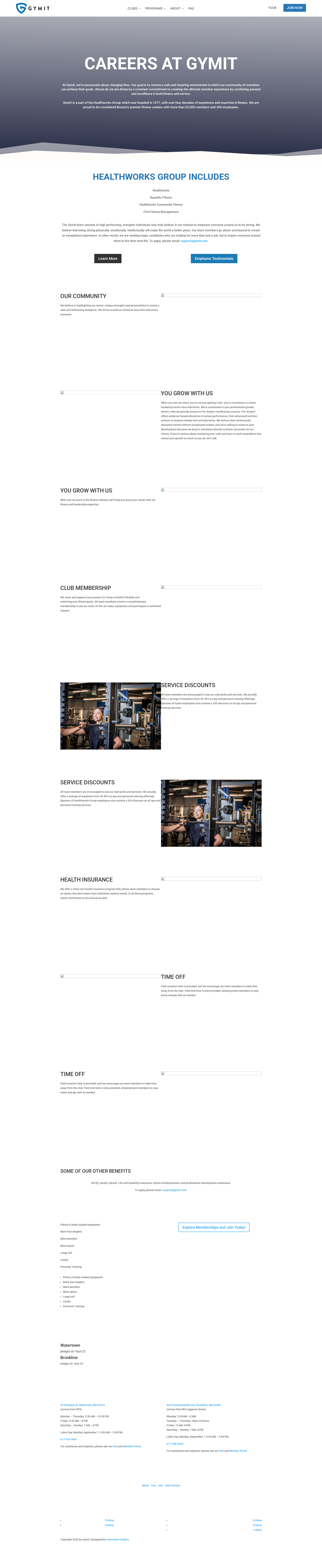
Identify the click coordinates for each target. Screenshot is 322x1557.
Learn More (107, 258)
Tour (153, 1485)
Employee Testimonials (214, 258)
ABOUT (175, 8)
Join (160, 1485)
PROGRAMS (153, 8)
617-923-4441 (68, 1439)
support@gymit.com (194, 241)
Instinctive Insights (117, 1539)
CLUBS (132, 8)
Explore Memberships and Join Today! (214, 1227)
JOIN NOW (295, 8)
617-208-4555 (175, 1443)
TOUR (272, 8)
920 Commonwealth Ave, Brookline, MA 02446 (194, 1405)
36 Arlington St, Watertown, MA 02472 (82, 1405)
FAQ (191, 8)
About (145, 1485)
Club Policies (172, 1485)
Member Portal (132, 1446)
